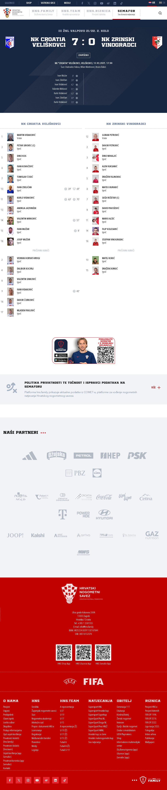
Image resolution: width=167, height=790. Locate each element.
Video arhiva (150, 734)
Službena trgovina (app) (127, 750)
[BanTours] (106, 535)
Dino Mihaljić (109, 156)
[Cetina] (146, 496)
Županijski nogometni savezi (44, 711)
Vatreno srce (48, 3)
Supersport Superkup (97, 715)
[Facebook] (82, 3)
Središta (35, 707)
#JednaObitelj (123, 715)
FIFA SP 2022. (151, 723)
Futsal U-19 (64, 750)
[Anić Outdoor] (60, 535)
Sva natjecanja (94, 742)
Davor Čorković (25, 300)
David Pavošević (110, 208)
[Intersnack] (125, 496)
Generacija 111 (123, 707)
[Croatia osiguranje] (62, 496)
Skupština (7, 726)
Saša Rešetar (109, 198)
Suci (33, 715)
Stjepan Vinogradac (112, 240)
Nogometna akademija (41, 719)
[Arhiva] (160, 13)
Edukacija (121, 711)
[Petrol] (83, 455)
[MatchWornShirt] (83, 552)
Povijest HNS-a (151, 707)
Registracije (36, 734)
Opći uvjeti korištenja (12, 734)
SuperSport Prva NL (96, 719)
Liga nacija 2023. (152, 726)
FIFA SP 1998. (151, 715)
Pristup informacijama (12, 730)
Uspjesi (6, 711)
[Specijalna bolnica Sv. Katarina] (129, 535)
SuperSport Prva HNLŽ (97, 726)
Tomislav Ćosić (25, 177)
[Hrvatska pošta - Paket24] (41, 496)
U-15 (62, 723)
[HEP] (110, 455)
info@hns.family (86, 627)
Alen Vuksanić (109, 166)
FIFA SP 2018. (151, 719)
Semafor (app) (123, 758)
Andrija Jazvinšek (26, 208)
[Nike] (29, 455)
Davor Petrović (110, 146)
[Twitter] (88, 3)
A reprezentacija (67, 707)
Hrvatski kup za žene (97, 734)
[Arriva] (83, 535)
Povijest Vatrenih (152, 711)
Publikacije (149, 738)
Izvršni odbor (9, 723)
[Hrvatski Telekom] (62, 514)
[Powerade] (83, 514)
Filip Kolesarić (110, 229)
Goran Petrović (110, 135)
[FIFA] (94, 681)
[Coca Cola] (104, 496)
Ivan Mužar (23, 229)
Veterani (120, 723)
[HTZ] (20, 496)
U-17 (62, 719)
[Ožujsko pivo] (56, 455)
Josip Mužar (23, 240)
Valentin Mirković (27, 219)
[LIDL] (97, 472)
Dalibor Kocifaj (25, 269)
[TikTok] (121, 3)
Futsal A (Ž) (64, 746)
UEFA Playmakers (124, 734)
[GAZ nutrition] (152, 535)
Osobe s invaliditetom (126, 730)
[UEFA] (69, 681)
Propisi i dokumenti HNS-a (43, 726)
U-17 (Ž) (63, 734)
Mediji (67, 3)
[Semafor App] (83, 363)
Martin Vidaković (26, 135)
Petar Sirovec (24, 146)
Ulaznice (10, 3)
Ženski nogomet (124, 719)
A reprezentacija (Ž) (68, 726)
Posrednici (36, 742)
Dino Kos (21, 156)
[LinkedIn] (115, 3)
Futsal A (63, 742)
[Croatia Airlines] (83, 496)
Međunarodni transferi (41, 738)
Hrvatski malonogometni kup (100, 738)
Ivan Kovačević (25, 166)
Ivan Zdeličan (24, 187)
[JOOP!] (15, 535)
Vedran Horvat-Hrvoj (28, 258)
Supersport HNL (95, 707)
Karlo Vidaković (25, 198)
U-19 (62, 715)
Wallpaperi (149, 742)
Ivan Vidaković (25, 290)
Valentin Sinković (26, 279)
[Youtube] (102, 3)
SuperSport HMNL (96, 730)
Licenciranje (37, 730)
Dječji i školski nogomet (127, 726)
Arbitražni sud (37, 723)
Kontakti (6, 768)
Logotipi (35, 750)
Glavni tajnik (8, 719)
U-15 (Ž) (63, 738)
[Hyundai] (104, 514)
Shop (29, 3)
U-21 (62, 711)
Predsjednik (8, 715)
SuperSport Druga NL (97, 723)
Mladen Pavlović (26, 310)
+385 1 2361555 (85, 623)
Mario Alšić (108, 219)
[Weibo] (108, 3)
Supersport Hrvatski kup (98, 711)
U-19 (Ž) (63, 730)
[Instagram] (95, 3)
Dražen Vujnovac (111, 177)
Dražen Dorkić (110, 269)
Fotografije (149, 730)
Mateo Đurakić (110, 187)
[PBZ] (75, 472)
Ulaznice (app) (123, 754)
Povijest (6, 707)
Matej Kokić (108, 258)
